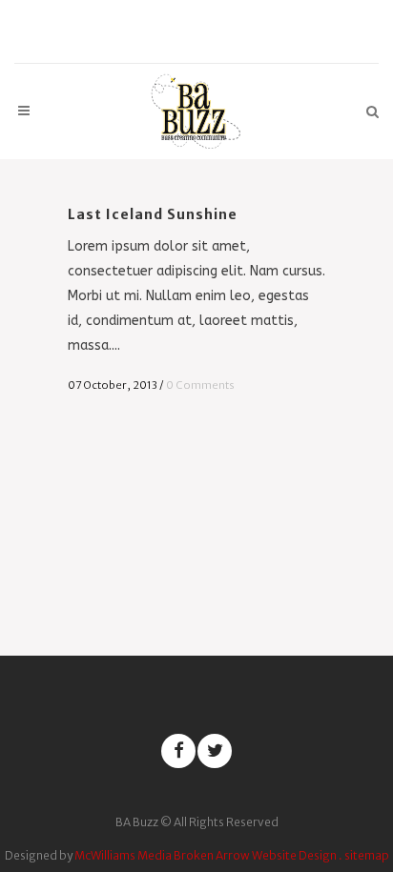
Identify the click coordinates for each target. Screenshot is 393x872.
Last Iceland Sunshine (153, 214)
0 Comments (200, 385)
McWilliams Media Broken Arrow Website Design (205, 855)
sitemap (366, 855)
